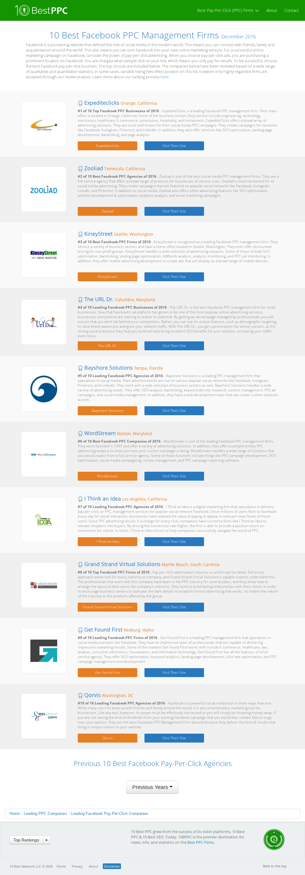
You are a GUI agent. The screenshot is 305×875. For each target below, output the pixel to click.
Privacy (77, 866)
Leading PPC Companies (45, 813)
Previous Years (150, 787)
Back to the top (275, 866)
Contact (291, 10)
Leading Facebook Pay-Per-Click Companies (109, 813)
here (165, 76)
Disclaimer (112, 866)
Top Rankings (26, 840)
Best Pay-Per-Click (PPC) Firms (226, 10)
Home (15, 813)
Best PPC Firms (200, 842)
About (271, 10)
